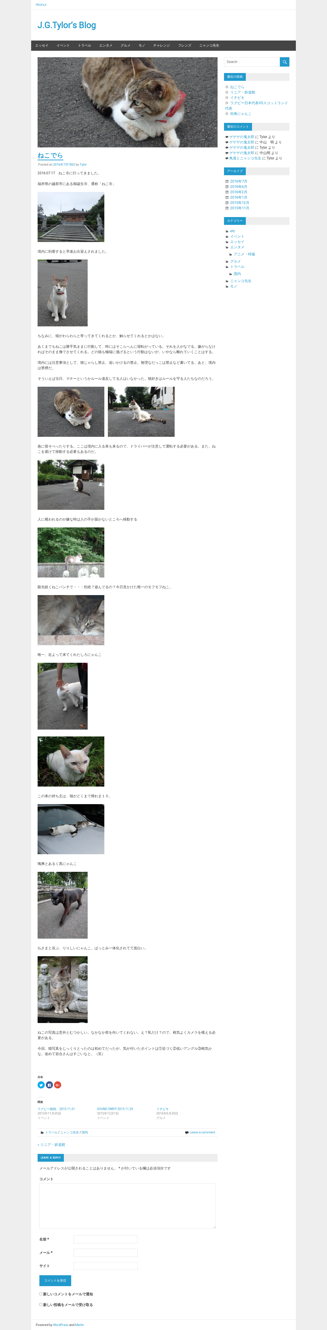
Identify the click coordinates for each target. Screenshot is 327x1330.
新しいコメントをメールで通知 (68, 1294)
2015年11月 (239, 208)
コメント (46, 1179)
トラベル (84, 45)
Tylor (83, 164)
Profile (41, 4)
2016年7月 (238, 181)
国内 (85, 1132)
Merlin (79, 1325)
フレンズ (184, 45)
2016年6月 (238, 187)
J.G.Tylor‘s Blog (67, 25)
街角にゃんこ (241, 114)
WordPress (61, 1325)
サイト (44, 1266)
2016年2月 (238, 192)
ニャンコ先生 (209, 45)
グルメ (126, 45)
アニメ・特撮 (244, 254)
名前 (44, 1239)
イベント (63, 45)
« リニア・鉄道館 (51, 1145)
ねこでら (237, 87)
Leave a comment (202, 1132)
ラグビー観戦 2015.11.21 (56, 1109)
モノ (142, 45)
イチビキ (162, 1109)
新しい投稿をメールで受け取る (68, 1305)
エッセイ (41, 45)
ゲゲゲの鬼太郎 (241, 137)
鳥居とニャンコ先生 (245, 158)
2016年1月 (238, 197)
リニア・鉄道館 (242, 92)
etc (232, 231)
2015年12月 (239, 203)
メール (45, 1253)
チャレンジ (161, 45)
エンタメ (106, 45)
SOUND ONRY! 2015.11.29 (115, 1109)
